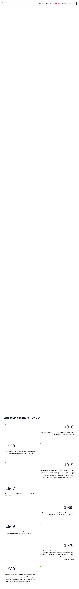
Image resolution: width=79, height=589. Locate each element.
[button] (42, 3)
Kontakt (64, 3)
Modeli (40, 3)
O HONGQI (56, 3)
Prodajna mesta (48, 3)
